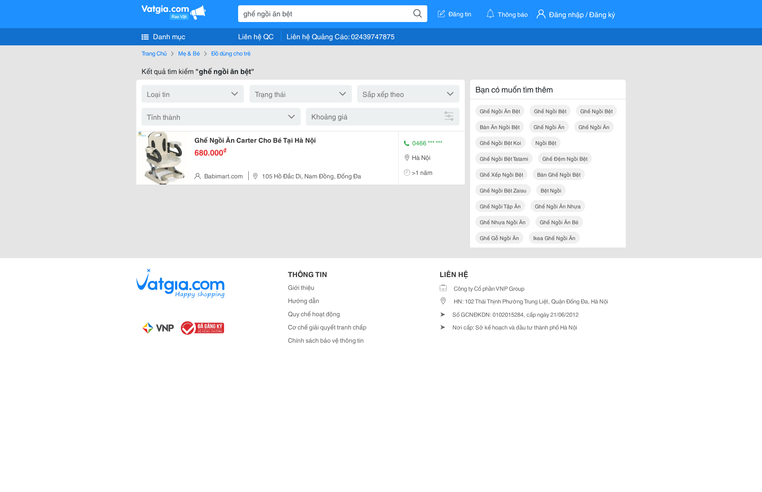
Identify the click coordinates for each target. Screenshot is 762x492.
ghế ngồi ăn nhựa (558, 206)
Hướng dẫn (303, 300)
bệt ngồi (551, 190)
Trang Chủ (154, 53)
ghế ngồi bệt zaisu (503, 190)
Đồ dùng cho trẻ (230, 53)
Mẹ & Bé (189, 53)
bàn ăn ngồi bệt (499, 126)
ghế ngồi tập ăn (500, 206)
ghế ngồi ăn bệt (500, 111)
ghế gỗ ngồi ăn (499, 237)
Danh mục (168, 36)
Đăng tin (459, 13)
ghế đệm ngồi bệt (564, 158)
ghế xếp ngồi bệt (501, 174)
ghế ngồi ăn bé (559, 222)
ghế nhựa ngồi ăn (503, 222)
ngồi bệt (545, 142)
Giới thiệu (301, 287)
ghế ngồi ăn (549, 126)
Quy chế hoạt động (314, 313)
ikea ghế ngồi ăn (554, 237)
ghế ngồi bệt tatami (504, 158)
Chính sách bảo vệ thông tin (326, 340)
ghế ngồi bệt (550, 111)
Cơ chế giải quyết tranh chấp (327, 326)
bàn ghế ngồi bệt (558, 174)
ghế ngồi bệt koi (500, 142)
